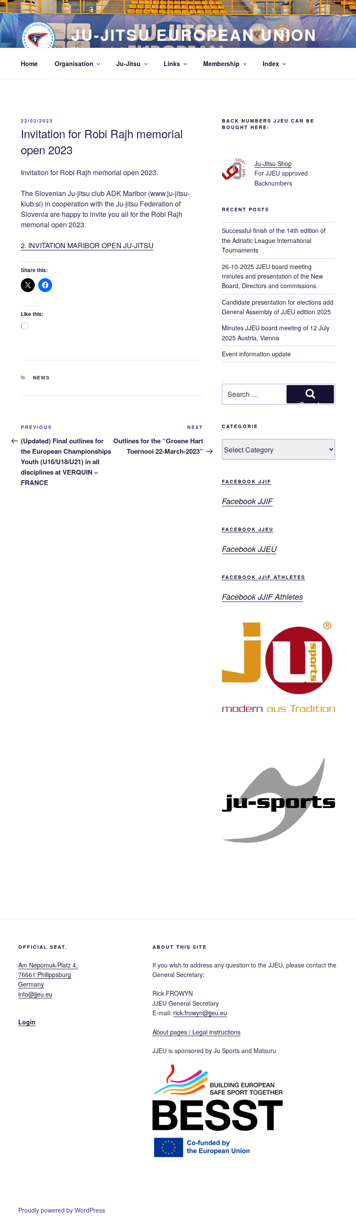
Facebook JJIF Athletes (263, 577)
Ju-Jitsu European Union (194, 34)
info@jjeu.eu (35, 994)
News (41, 377)
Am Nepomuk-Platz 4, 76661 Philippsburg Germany (48, 975)
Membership (221, 63)
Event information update (256, 353)
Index (271, 63)
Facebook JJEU (248, 529)
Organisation (74, 63)
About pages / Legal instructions (196, 1031)
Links (172, 63)
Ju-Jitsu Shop (273, 163)
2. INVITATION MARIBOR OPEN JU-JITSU (87, 245)
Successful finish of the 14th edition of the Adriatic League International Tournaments (274, 240)
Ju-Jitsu (128, 63)
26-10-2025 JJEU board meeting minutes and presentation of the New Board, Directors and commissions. (272, 276)
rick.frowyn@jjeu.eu (200, 1012)
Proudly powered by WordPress (61, 1210)
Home (29, 63)
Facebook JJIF (246, 481)
